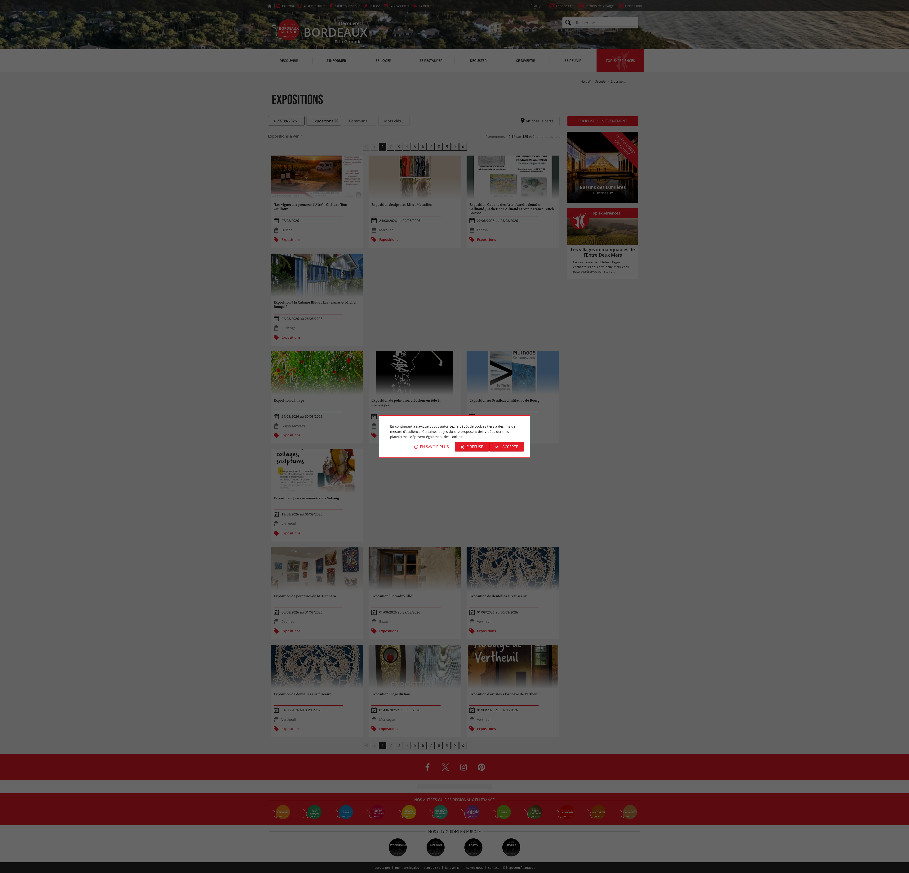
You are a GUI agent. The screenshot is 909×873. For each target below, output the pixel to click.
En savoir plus (434, 446)
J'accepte (509, 446)
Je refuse (474, 446)
